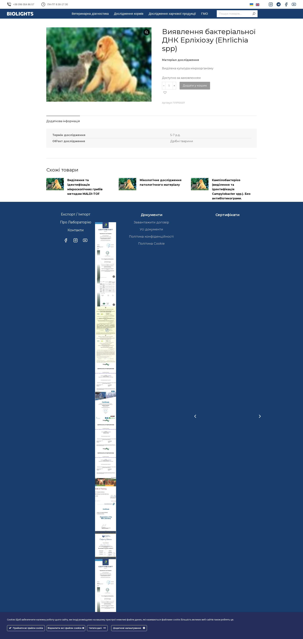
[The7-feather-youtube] (294, 4)
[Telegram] (278, 4)
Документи (151, 215)
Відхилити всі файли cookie (65, 628)
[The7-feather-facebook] (286, 4)
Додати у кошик (195, 85)
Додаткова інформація (63, 121)
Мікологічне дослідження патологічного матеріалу (160, 182)
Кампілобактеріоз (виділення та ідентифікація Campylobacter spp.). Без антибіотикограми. (231, 189)
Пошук (254, 13)
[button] (164, 92)
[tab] (63, 119)
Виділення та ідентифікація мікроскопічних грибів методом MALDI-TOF (85, 187)
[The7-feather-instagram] (271, 4)
